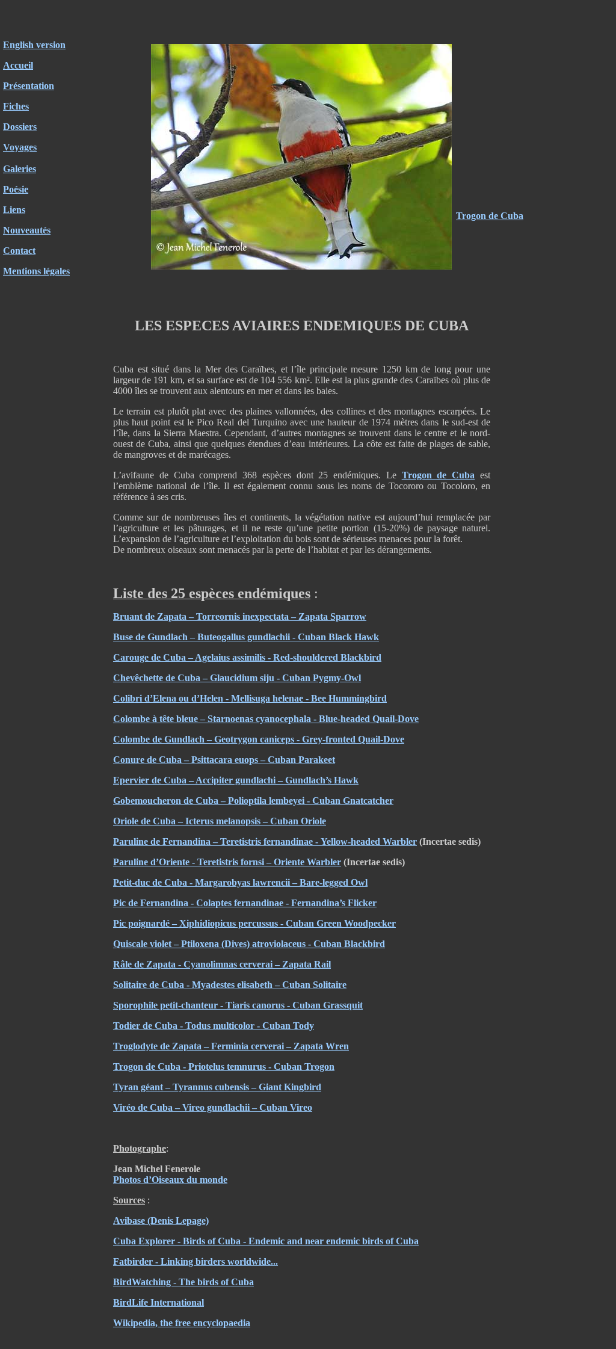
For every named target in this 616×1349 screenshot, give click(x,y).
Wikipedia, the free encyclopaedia (181, 1323)
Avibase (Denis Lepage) (161, 1220)
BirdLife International (158, 1302)
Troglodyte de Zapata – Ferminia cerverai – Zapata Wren (231, 1046)
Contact (19, 250)
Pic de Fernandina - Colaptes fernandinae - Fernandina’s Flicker (245, 903)
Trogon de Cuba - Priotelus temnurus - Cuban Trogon (223, 1066)
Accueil (18, 65)
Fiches (16, 106)
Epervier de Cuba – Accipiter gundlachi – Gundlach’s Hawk (236, 780)
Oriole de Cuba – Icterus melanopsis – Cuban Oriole (219, 821)
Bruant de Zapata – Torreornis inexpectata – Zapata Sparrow (239, 616)
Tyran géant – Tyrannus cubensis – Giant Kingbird (217, 1087)
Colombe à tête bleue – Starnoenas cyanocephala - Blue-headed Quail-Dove (266, 719)
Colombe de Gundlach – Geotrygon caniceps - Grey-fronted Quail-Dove (258, 739)
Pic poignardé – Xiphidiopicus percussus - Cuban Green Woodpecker (254, 923)
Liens (14, 210)
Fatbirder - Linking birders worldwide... (195, 1261)
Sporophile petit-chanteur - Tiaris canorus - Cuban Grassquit (238, 1005)
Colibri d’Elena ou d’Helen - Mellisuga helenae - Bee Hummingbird (250, 698)
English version (34, 45)
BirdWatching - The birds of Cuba (183, 1282)
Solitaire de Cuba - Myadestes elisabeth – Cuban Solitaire (229, 985)
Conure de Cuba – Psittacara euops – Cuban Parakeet (224, 760)
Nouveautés (27, 230)
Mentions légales (36, 271)
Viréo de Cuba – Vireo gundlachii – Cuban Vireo (212, 1107)
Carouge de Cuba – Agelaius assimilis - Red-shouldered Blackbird (247, 657)
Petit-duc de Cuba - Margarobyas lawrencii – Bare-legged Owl (240, 882)
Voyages (20, 147)
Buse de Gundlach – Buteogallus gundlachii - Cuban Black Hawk (246, 637)
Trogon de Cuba (489, 216)
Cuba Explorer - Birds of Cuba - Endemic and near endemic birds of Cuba (266, 1241)
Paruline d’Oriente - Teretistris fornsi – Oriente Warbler (227, 862)
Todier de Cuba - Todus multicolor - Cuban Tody (213, 1025)
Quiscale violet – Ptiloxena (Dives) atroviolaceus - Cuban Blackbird (249, 944)
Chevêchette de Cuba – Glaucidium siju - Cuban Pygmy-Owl (237, 678)
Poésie (15, 189)
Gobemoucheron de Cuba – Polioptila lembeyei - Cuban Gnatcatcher (253, 800)
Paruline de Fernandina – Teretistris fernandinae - (217, 841)
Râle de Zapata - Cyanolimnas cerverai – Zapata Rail (222, 964)
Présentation (28, 86)
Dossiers (20, 127)
